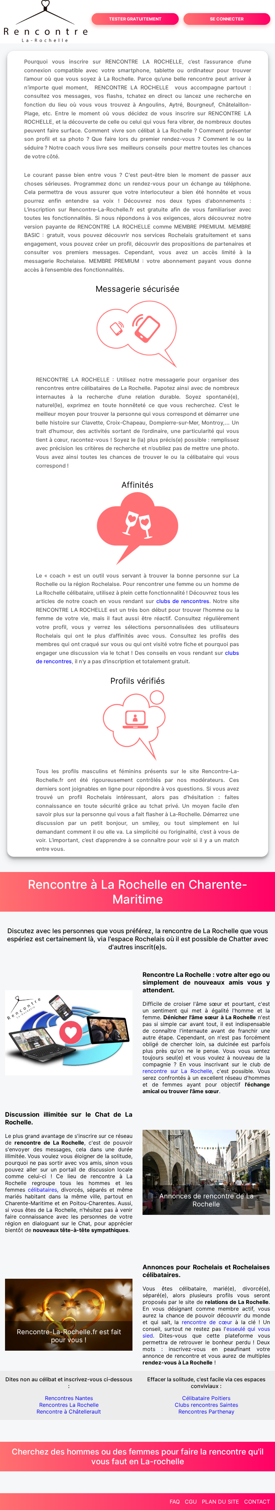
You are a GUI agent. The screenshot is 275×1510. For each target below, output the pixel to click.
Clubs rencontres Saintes (206, 1404)
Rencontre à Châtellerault (69, 1411)
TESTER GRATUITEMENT (135, 19)
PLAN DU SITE (220, 1501)
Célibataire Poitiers (206, 1398)
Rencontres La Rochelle (69, 1404)
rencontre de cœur (207, 1322)
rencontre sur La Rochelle (177, 1071)
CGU (191, 1501)
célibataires (42, 1189)
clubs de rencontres (182, 601)
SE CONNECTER (226, 19)
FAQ (175, 1501)
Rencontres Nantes (69, 1398)
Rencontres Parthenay (206, 1411)
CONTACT (257, 1501)
